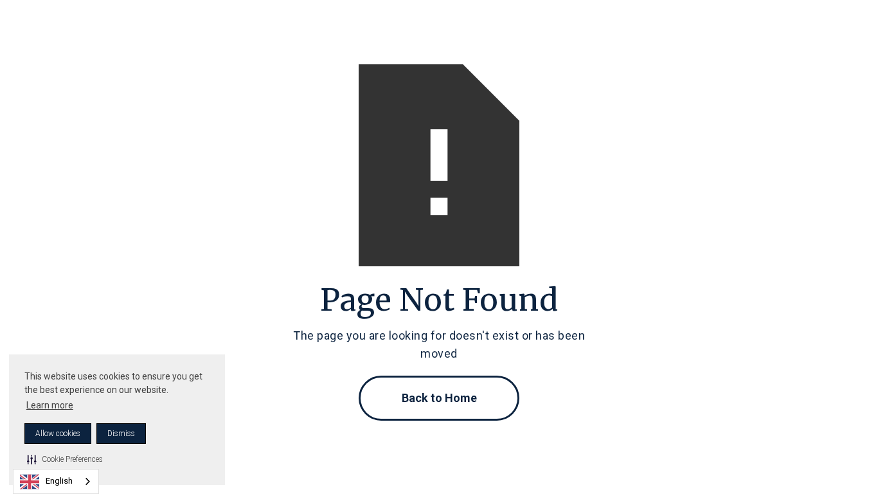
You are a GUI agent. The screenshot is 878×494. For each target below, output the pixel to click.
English (59, 481)
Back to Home (439, 398)
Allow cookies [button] (57, 433)
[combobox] (56, 481)
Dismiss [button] (121, 433)
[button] (64, 459)
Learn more (49, 405)
